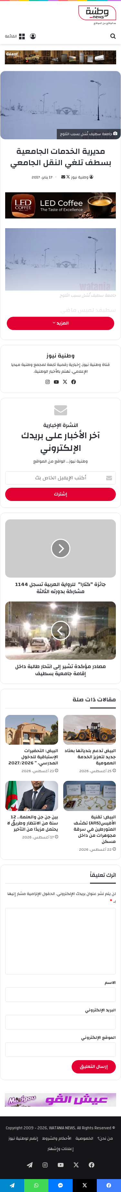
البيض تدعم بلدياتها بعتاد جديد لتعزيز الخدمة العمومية (90, 757)
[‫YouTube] (56, 382)
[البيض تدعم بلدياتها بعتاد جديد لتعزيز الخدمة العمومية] (89, 730)
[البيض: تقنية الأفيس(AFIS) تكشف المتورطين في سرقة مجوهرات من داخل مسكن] (89, 796)
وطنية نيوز (79, 177)
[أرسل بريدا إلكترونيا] (63, 177)
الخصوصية (84, 1138)
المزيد (62, 323)
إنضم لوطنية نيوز (23, 1138)
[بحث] (113, 36)
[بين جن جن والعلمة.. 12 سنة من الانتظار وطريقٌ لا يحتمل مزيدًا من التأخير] (31, 796)
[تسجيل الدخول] (33, 36)
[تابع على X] (67, 177)
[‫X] (65, 382)
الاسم (110, 982)
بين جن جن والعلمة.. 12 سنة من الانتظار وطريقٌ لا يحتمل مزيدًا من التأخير (32, 823)
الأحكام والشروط (56, 1138)
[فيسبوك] (73, 382)
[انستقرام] (47, 382)
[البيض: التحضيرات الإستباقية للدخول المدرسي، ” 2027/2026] (31, 730)
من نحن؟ (105, 1138)
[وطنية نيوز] (97, 15)
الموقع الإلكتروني (98, 1037)
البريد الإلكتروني (100, 1010)
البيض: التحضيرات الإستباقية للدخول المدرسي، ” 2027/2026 (33, 757)
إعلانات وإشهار (60, 1149)
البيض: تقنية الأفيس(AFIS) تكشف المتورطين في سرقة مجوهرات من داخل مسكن (95, 829)
